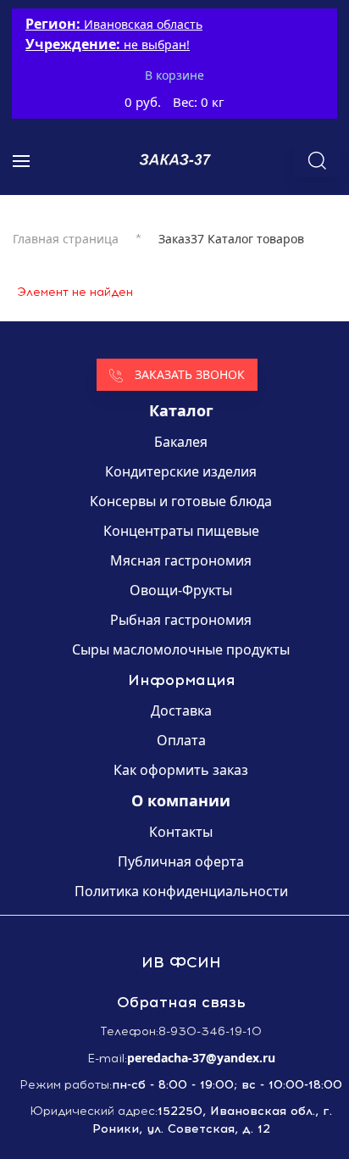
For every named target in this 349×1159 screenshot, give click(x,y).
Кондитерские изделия (181, 471)
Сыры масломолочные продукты (181, 649)
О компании (180, 800)
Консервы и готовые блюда (181, 501)
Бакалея (181, 441)
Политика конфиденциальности (181, 891)
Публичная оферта (181, 861)
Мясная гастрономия (181, 560)
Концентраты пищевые (181, 530)
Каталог (181, 410)
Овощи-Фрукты (181, 590)
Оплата (181, 740)
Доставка (181, 710)
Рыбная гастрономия (181, 619)
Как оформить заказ (181, 770)
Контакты (181, 831)
